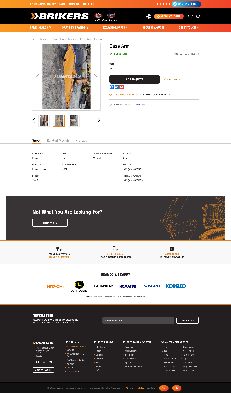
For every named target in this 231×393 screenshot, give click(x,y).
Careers (70, 368)
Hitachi (98, 351)
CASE (81, 39)
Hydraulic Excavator (68, 39)
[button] (169, 16)
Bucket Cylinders (169, 359)
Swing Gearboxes (190, 366)
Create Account (73, 371)
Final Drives (187, 362)
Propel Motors (188, 351)
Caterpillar (100, 355)
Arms (164, 351)
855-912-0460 (187, 4)
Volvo (98, 362)
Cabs (164, 347)
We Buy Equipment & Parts (75, 355)
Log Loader (129, 362)
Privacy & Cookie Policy (135, 388)
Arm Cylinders (168, 362)
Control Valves (188, 347)
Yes (163, 388)
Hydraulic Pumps (169, 370)
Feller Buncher (130, 359)
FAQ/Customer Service (76, 360)
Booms (165, 355)
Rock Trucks (129, 355)
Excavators (129, 347)
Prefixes (81, 140)
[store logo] (60, 16)
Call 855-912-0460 (75, 346)
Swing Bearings (189, 370)
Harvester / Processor (133, 366)
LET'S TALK (164, 4)
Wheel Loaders (131, 351)
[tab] (36, 141)
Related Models (58, 140)
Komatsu (99, 359)
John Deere (100, 347)
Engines (186, 359)
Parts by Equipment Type (47, 39)
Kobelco (99, 366)
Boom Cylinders (168, 366)
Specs (36, 140)
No (177, 388)
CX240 (89, 39)
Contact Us (71, 350)
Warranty (70, 364)
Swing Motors (188, 355)
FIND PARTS (50, 222)
